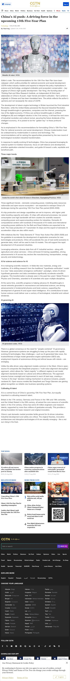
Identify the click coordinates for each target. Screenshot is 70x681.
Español (10, 578)
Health (43, 11)
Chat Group (35, 566)
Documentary (18, 560)
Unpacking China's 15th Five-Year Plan (10, 497)
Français (18, 578)
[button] (3, 491)
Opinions (49, 11)
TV (68, 11)
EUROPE (26, 566)
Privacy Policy (7, 678)
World (17, 11)
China (11, 11)
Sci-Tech (37, 11)
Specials (10, 566)
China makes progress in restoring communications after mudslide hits (34, 469)
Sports (65, 554)
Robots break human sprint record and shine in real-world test (36, 516)
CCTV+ (50, 578)
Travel (3, 560)
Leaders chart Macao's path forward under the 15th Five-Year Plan (10, 512)
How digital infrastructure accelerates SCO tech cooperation (35, 525)
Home (6, 11)
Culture (38, 554)
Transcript (18, 566)
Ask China (58, 566)
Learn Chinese (48, 566)
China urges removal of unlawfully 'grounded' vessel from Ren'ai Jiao (56, 469)
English (3, 578)
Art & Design (56, 560)
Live (59, 11)
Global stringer (29, 560)
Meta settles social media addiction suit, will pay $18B (35, 498)
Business (30, 11)
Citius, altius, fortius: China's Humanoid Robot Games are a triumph (35, 507)
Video (53, 554)
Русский (32, 578)
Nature (9, 560)
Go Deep (65, 560)
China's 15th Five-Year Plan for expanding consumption (11, 504)
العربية (26, 578)
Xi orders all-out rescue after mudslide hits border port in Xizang (11, 469)
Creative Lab (46, 560)
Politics (23, 11)
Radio (64, 11)
